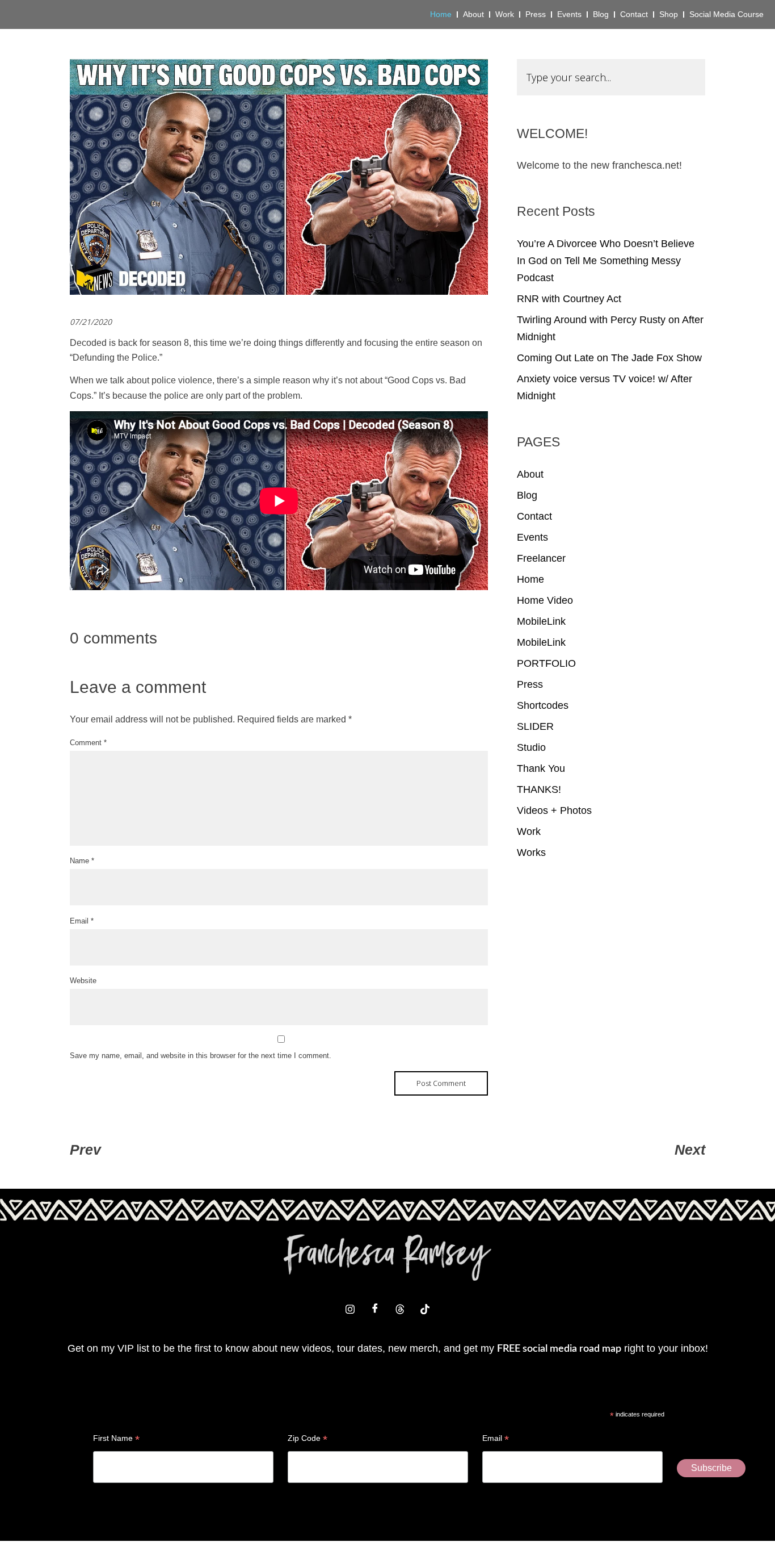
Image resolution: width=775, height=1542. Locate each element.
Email (82, 921)
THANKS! (539, 789)
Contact (534, 516)
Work (529, 831)
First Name (116, 1439)
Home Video (545, 600)
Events (532, 537)
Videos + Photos (554, 810)
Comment (88, 742)
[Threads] (399, 1309)
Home (530, 579)
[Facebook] (375, 1309)
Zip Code (307, 1439)
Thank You (541, 768)
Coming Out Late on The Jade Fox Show (609, 357)
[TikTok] (424, 1309)
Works (531, 852)
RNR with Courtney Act (569, 298)
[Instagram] (350, 1309)
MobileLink (541, 621)
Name (82, 860)
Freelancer (541, 558)
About (530, 474)
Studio (531, 747)
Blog (527, 495)
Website (83, 980)
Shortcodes (542, 705)
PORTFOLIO (546, 663)
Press (530, 684)
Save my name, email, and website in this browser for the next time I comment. (200, 1055)
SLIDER (535, 726)
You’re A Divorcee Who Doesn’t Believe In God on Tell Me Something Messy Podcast (605, 260)
